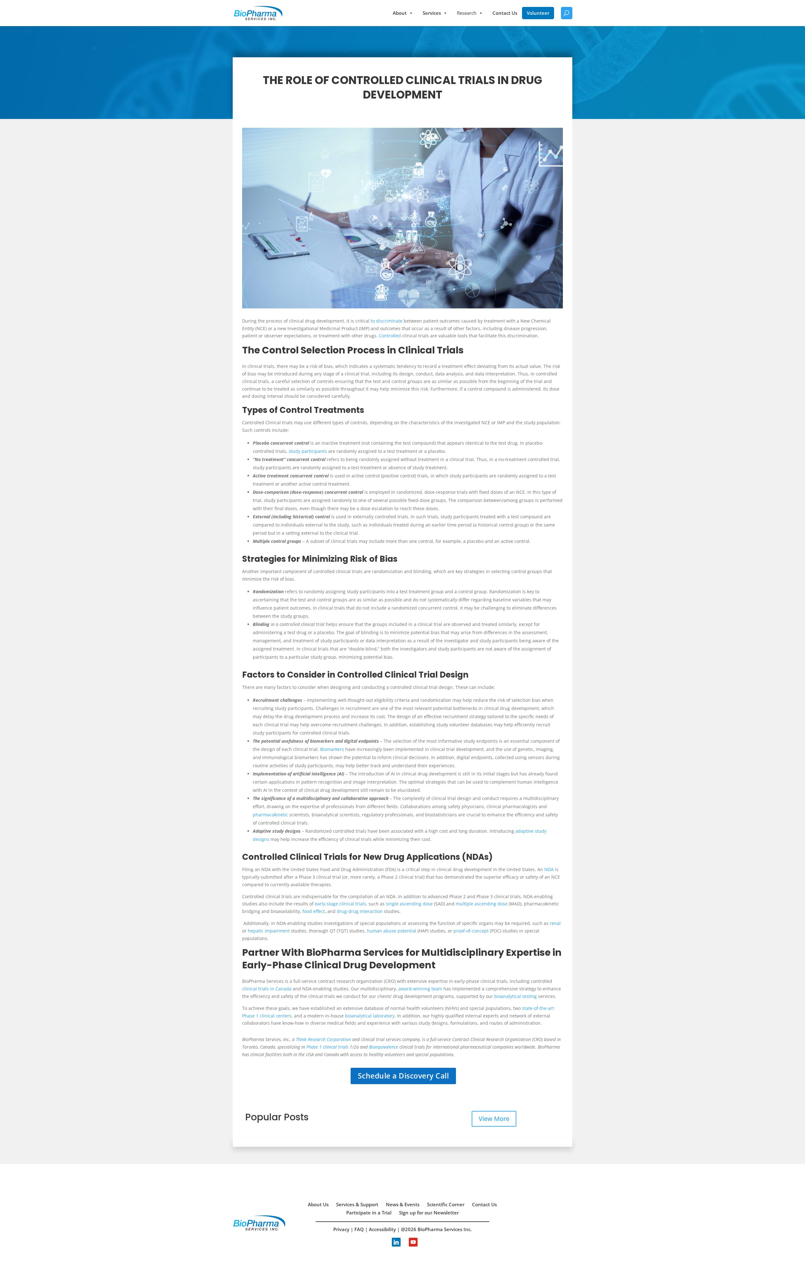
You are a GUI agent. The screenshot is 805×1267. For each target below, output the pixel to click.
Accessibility (382, 1229)
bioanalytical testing (515, 996)
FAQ (359, 1229)
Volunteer (538, 13)
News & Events (402, 1204)
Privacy (341, 1229)
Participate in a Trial (368, 1212)
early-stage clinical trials (340, 904)
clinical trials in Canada (266, 989)
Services (432, 13)
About (400, 13)
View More (494, 1118)
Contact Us (504, 13)
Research (466, 13)
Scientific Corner (445, 1204)
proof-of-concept (471, 931)
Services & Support (357, 1204)
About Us (318, 1204)
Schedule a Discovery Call (403, 1076)
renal (555, 923)
